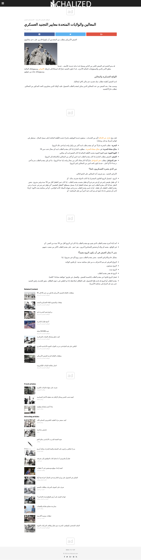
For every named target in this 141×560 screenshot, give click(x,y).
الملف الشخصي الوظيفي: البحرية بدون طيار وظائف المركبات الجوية (58, 525)
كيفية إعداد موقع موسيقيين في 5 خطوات (50, 468)
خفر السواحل (96, 160)
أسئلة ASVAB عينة (43, 331)
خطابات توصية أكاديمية (44, 516)
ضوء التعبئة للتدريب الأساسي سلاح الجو (49, 439)
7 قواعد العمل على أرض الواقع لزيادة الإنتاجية (51, 497)
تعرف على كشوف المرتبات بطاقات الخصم (50, 487)
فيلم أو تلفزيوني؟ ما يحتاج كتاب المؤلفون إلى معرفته (53, 458)
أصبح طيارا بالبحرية (43, 321)
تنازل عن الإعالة (104, 138)
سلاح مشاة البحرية (93, 149)
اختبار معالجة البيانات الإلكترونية (47, 365)
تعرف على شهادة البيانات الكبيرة (47, 387)
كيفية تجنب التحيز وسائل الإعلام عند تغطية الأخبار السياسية (55, 397)
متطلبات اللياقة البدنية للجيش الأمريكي (49, 356)
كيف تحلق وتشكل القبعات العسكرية (48, 337)
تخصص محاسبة (42, 430)
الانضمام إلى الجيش (29, 20)
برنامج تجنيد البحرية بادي (44, 312)
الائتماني (41, 69)
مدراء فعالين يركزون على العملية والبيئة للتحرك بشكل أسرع (56, 449)
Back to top (70, 550)
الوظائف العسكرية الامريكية (43, 20)
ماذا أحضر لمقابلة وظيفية (45, 407)
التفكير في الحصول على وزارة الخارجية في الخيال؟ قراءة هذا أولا (57, 477)
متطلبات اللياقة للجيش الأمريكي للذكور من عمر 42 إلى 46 (55, 293)
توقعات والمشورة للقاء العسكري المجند (49, 302)
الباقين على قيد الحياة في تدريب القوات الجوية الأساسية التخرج (57, 346)
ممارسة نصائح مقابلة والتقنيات (46, 506)
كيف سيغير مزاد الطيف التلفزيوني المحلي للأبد (51, 420)
